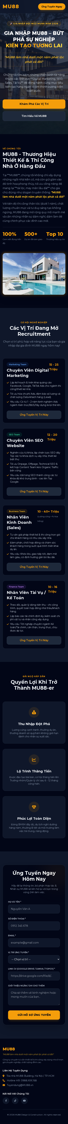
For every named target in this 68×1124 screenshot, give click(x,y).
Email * (12, 935)
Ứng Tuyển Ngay (51, 6)
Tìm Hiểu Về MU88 (34, 116)
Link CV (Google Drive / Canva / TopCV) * (31, 969)
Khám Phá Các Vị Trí (34, 104)
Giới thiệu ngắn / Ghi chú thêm (26, 985)
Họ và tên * (14, 902)
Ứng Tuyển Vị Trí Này (34, 414)
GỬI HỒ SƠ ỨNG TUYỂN (34, 1014)
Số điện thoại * (17, 918)
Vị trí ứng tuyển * (18, 952)
